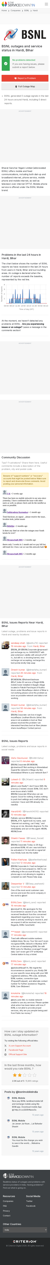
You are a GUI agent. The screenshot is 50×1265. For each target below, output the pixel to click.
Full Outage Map (26, 86)
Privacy (6, 1211)
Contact (6, 1215)
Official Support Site (18, 1054)
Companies (16, 10)
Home (4, 10)
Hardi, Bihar (39, 646)
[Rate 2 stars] (20, 1075)
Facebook (30, 1206)
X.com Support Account (20, 1045)
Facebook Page (16, 1050)
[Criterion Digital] (25, 1241)
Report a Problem (27, 78)
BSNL (26, 10)
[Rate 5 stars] (34, 1075)
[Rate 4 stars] (29, 1075)
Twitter (29, 1201)
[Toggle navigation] (46, 4)
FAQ (5, 1206)
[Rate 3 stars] (25, 1075)
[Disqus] (25, 522)
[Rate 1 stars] (15, 1075)
